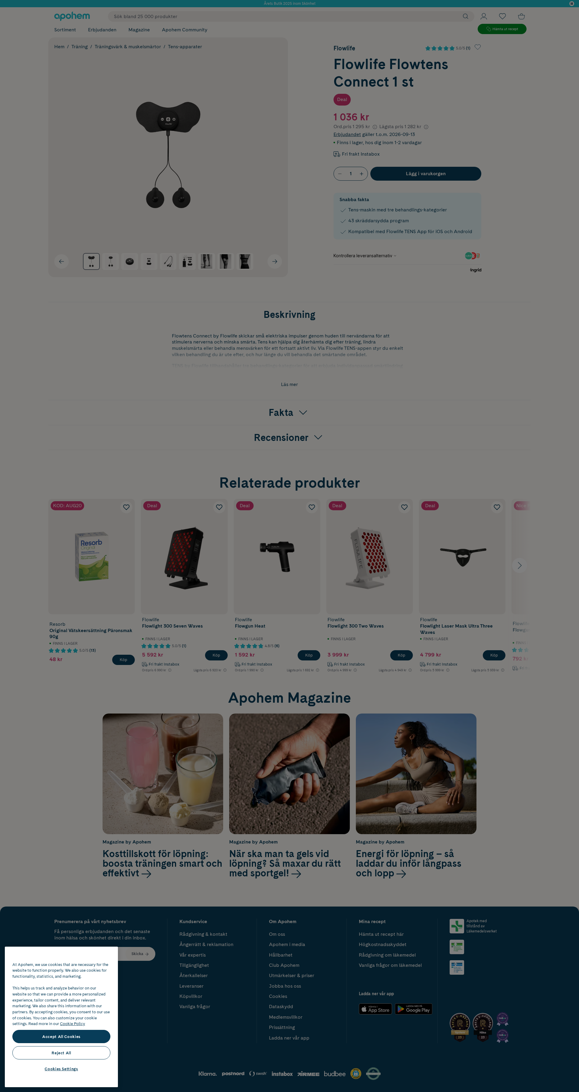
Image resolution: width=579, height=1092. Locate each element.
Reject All (61, 1052)
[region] (61, 1017)
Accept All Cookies (61, 1036)
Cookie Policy (72, 1023)
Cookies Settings (61, 1068)
